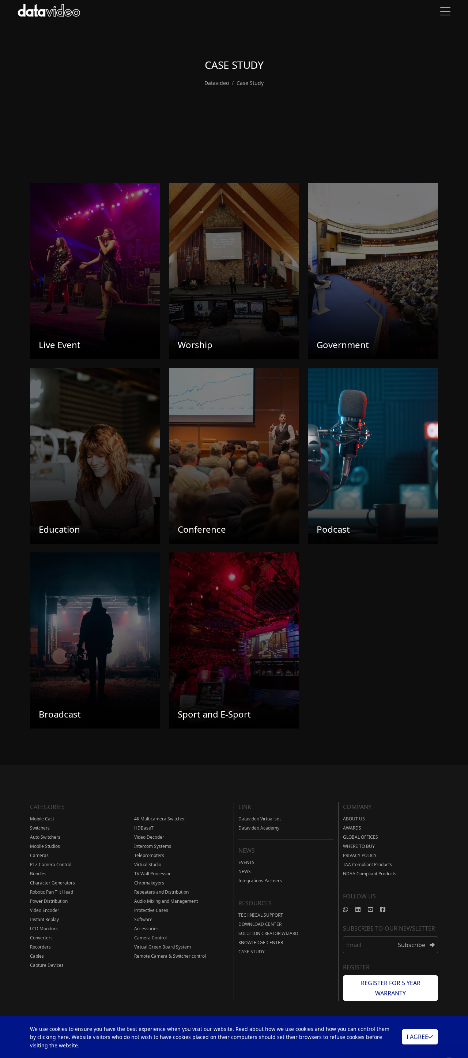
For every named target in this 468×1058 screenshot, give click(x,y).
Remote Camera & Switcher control (170, 956)
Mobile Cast (42, 819)
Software (143, 919)
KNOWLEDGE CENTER (260, 942)
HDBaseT (144, 828)
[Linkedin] (361, 909)
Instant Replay (44, 919)
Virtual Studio (147, 864)
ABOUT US (354, 819)
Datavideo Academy (258, 828)
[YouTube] (374, 909)
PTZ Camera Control (50, 864)
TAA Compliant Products (367, 864)
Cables (37, 956)
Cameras (39, 855)
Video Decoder (149, 837)
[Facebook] (386, 909)
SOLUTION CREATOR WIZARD (268, 933)
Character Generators (52, 883)
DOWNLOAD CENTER (260, 924)
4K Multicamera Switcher (159, 819)
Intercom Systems (152, 846)
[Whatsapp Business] (349, 909)
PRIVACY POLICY (360, 855)
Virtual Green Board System (162, 947)
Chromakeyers (149, 883)
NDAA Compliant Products (369, 874)
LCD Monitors (44, 928)
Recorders (40, 947)
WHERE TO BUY (359, 846)
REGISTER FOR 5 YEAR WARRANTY (390, 988)
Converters (41, 938)
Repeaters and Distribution (161, 892)
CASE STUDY (251, 952)
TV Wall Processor (152, 874)
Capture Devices (47, 965)
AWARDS (352, 828)
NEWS (244, 871)
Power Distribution (49, 901)
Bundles (38, 874)
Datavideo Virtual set (259, 819)
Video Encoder (44, 910)
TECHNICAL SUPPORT (260, 915)
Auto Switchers (45, 837)
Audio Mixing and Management (166, 901)
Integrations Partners (260, 881)
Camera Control (150, 938)
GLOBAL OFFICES (360, 837)
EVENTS (246, 862)
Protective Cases (151, 910)
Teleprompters (149, 855)
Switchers (40, 828)
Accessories (146, 928)
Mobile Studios (45, 846)
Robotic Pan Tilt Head (51, 892)
